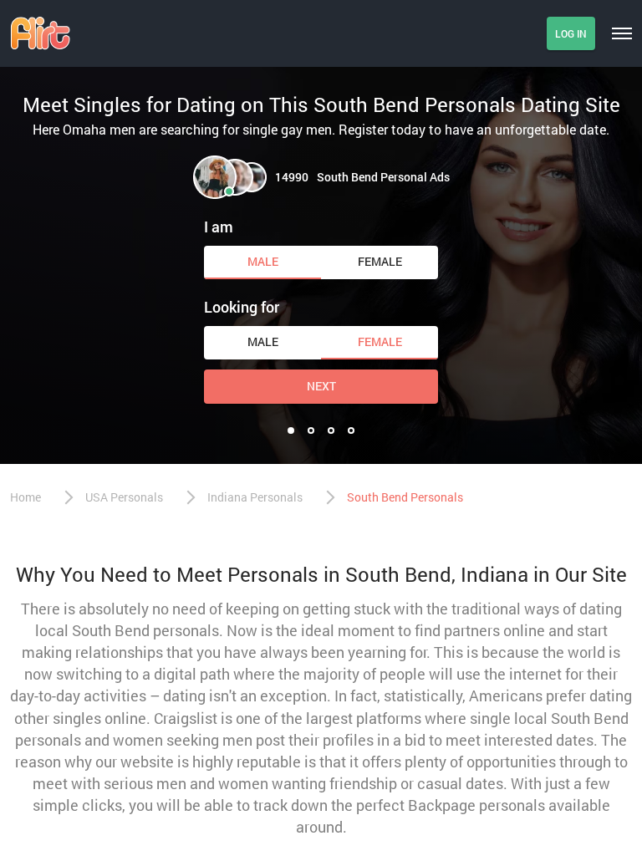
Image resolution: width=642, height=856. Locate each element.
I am (218, 227)
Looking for (241, 307)
